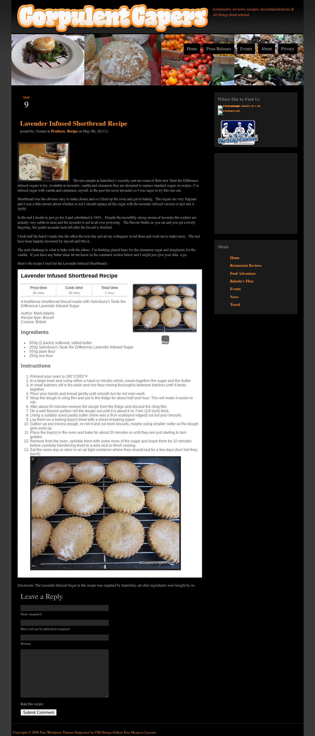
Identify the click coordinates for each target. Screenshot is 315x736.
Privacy (287, 48)
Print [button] (165, 342)
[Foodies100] (229, 110)
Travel (235, 304)
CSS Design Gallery (109, 732)
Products (58, 131)
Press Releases (218, 48)
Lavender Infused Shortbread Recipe (73, 123)
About (266, 48)
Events (246, 48)
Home (192, 48)
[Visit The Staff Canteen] (238, 143)
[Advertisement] (264, 193)
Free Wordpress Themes (57, 732)
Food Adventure (243, 273)
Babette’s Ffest (241, 281)
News (234, 296)
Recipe (72, 131)
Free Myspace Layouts (140, 732)
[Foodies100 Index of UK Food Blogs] (243, 105)
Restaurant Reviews (246, 265)
